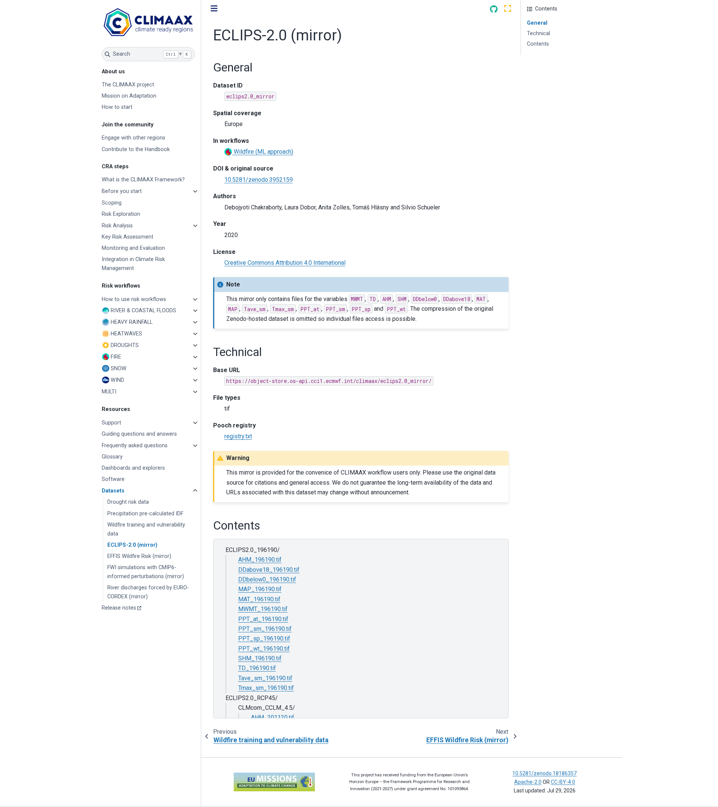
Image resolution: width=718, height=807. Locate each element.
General (537, 23)
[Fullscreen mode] (508, 8)
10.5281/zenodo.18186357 (544, 773)
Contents (538, 44)
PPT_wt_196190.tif (264, 648)
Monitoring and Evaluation (133, 248)
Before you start (122, 191)
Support (111, 423)
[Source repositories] (494, 9)
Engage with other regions (133, 138)
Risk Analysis (117, 226)
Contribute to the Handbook (136, 149)
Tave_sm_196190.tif (265, 678)
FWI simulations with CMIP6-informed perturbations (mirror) (145, 572)
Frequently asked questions (135, 445)
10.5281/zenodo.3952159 (258, 179)
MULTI (109, 392)
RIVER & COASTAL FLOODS (143, 310)
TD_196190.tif (257, 668)
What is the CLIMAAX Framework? (143, 180)
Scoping (112, 203)
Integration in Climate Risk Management (133, 263)
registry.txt (238, 436)
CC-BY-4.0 (563, 782)
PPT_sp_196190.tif (264, 638)
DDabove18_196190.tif (269, 569)
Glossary (112, 457)
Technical (538, 33)
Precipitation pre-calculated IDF (145, 513)
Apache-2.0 (527, 782)
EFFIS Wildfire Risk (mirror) (139, 556)
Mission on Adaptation (129, 96)
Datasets (113, 491)
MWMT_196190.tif (263, 609)
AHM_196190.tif (260, 559)
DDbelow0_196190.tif (267, 579)
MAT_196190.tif (259, 599)
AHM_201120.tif (272, 717)
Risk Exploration (121, 214)
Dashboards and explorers (133, 468)
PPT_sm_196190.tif (265, 628)
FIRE (116, 357)
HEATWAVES (126, 334)
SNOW (118, 368)
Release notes (119, 608)
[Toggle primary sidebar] (214, 8)
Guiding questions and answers (139, 434)
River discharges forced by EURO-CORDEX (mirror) (148, 592)
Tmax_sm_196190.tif (266, 687)
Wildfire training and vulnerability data (146, 529)
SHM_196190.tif (260, 658)
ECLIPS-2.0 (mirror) (132, 545)
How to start (117, 107)
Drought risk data (128, 502)
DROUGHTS (125, 345)
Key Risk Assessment (127, 237)
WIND (117, 380)
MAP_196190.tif (260, 589)
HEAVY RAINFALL (132, 322)
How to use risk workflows (134, 299)
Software (113, 479)
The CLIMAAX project (128, 85)
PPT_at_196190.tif (263, 619)
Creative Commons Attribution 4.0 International (285, 262)
